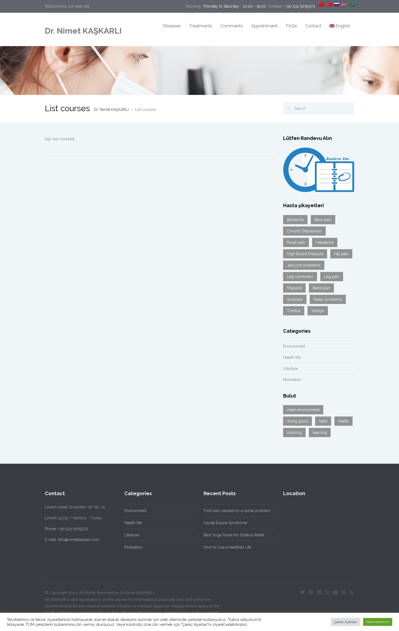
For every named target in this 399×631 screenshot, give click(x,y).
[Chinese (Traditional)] (321, 4)
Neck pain (321, 288)
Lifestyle (290, 368)
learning (320, 432)
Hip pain (341, 254)
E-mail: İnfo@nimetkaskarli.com (72, 539)
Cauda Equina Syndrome (225, 523)
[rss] (351, 592)
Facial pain (296, 242)
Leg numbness (300, 276)
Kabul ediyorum (377, 622)
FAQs (291, 25)
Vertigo (317, 311)
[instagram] (327, 592)
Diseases (172, 25)
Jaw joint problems (304, 265)
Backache (295, 219)
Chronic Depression (304, 231)
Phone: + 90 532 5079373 (66, 529)
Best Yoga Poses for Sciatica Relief (234, 535)
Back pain (323, 219)
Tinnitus (293, 311)
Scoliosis (295, 299)
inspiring (294, 432)
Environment (294, 346)
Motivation (292, 379)
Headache (325, 242)
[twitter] (302, 592)
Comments (231, 25)
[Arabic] (351, 4)
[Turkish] (329, 4)
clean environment (303, 410)
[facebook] (311, 592)
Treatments (200, 25)
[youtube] (335, 592)
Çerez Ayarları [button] (345, 622)
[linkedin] (319, 592)
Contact (313, 25)
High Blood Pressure (305, 254)
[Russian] (336, 4)
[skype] (343, 592)
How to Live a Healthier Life (227, 547)
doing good (297, 421)
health (343, 421)
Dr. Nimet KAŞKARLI (83, 31)
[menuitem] (339, 26)
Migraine (294, 288)
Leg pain (331, 276)
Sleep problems (328, 299)
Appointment (264, 25)
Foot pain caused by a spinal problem (237, 510)
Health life (291, 357)
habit (323, 421)
